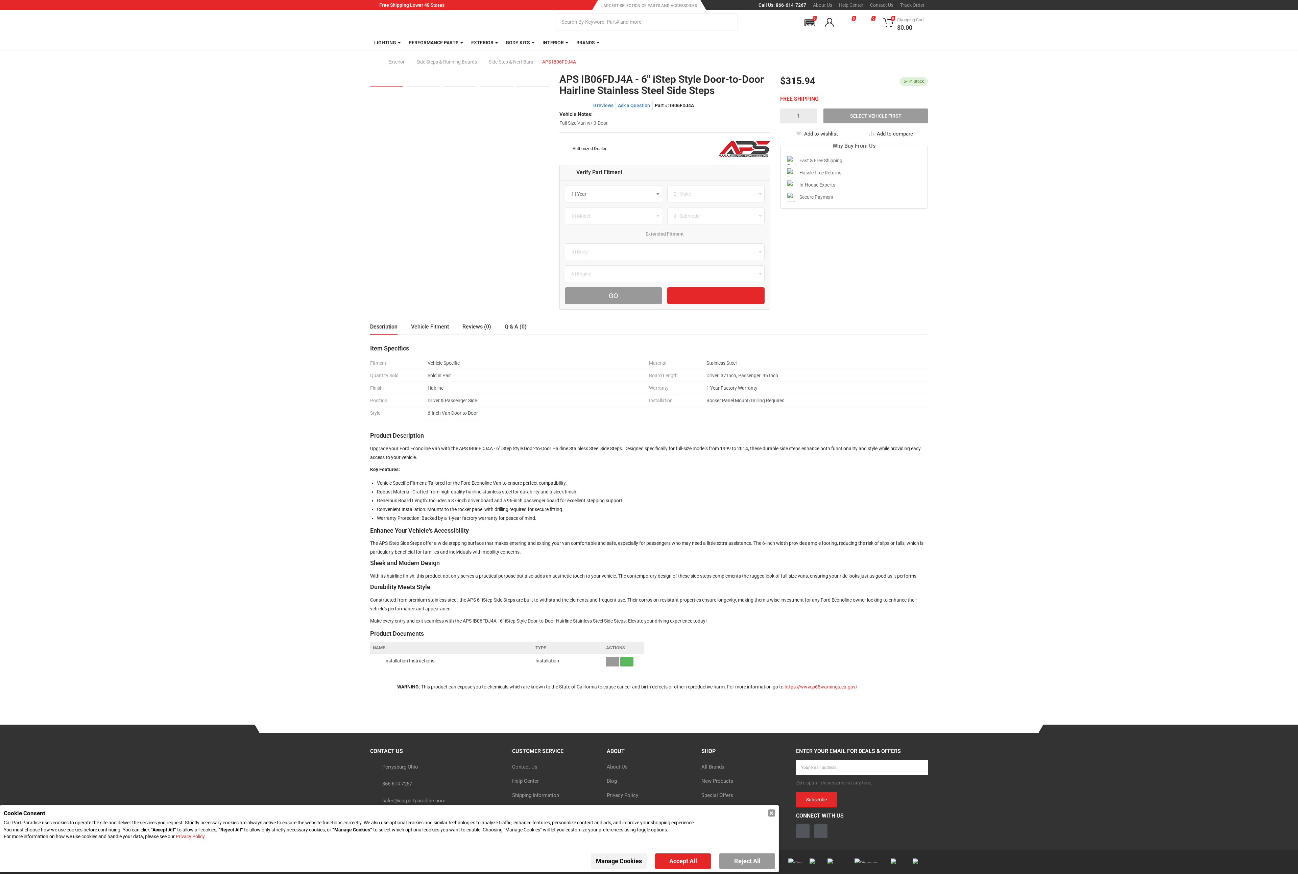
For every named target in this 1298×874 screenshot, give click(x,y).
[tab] (665, 172)
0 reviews (603, 105)
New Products (717, 781)
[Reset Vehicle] (716, 295)
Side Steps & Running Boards (446, 61)
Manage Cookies (619, 861)
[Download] (626, 661)
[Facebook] (803, 831)
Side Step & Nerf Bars (511, 61)
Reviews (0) (476, 326)
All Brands (712, 767)
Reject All (747, 861)
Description (384, 326)
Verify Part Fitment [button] (599, 172)
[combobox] (613, 194)
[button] (810, 23)
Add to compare (895, 134)
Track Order (912, 5)
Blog (612, 781)
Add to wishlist (821, 134)
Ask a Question (634, 105)
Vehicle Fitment (430, 326)
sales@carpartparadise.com (414, 801)
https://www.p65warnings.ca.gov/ (821, 686)
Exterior (396, 61)
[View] (612, 661)
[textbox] (581, 194)
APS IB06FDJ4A (559, 61)
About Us (822, 5)
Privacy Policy (622, 795)
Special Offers (717, 795)
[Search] (728, 22)
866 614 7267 (397, 784)
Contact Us (881, 5)
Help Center (851, 5)
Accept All (683, 861)
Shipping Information (535, 795)
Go (613, 296)
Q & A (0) (516, 326)
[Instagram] (820, 831)
